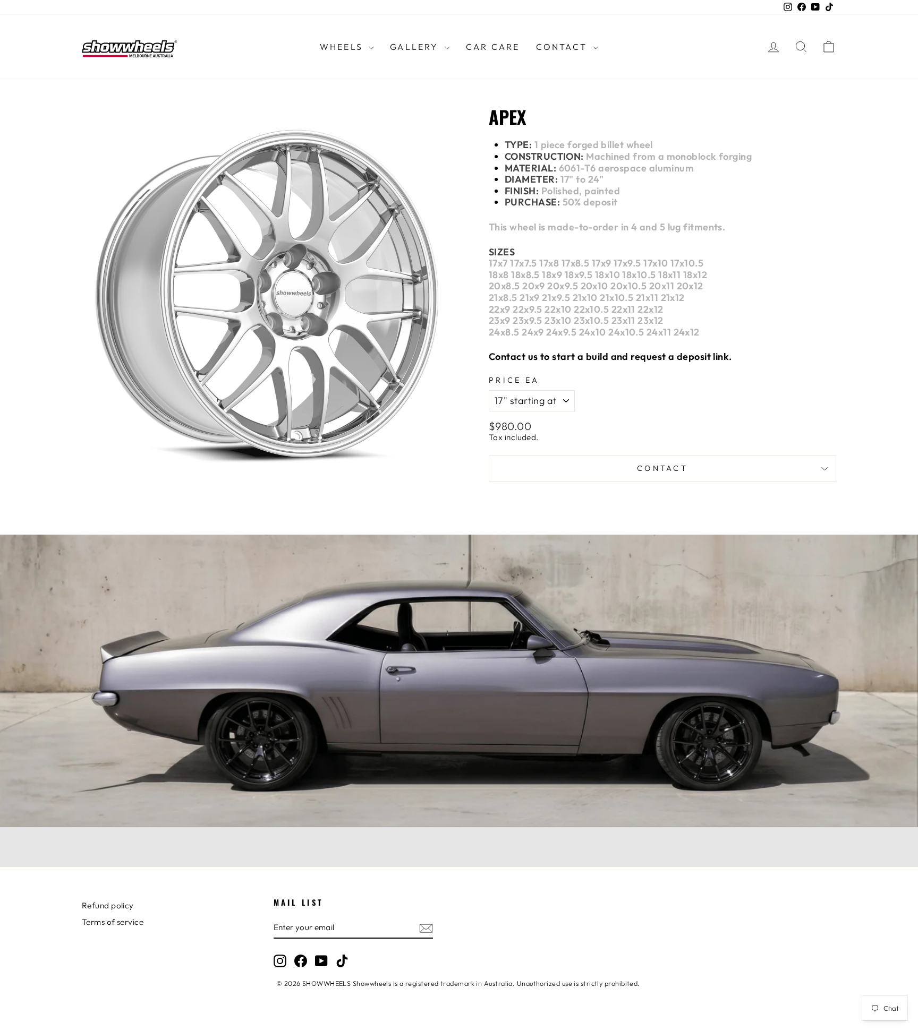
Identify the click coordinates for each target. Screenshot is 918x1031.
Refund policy (108, 905)
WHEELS (343, 46)
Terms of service (112, 922)
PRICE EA (514, 380)
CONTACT (563, 46)
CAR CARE (493, 46)
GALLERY (416, 46)
